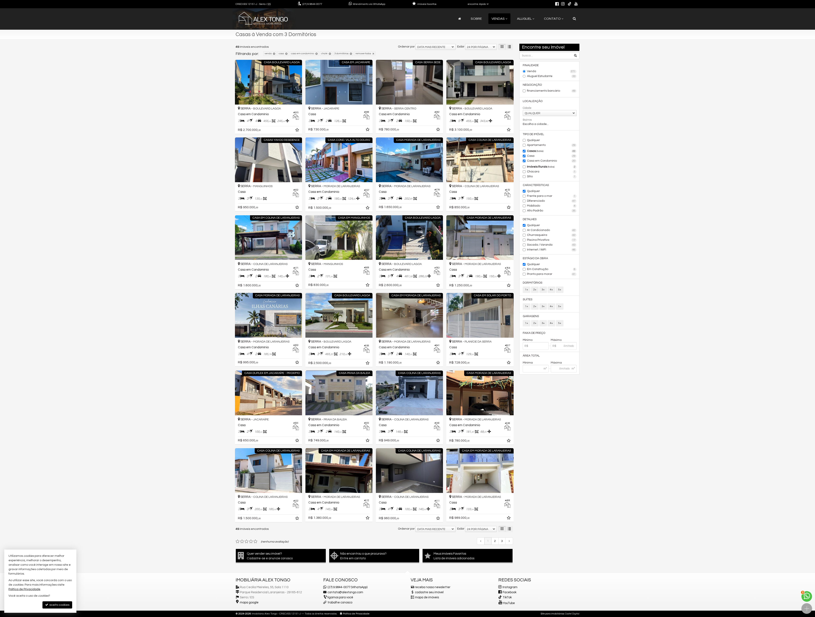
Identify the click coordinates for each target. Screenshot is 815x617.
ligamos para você (340, 597)
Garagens (531, 316)
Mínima (528, 362)
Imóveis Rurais (551, 166)
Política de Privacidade (356, 613)
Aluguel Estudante (551, 76)
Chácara (551, 171)
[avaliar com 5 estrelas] (255, 541)
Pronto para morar (551, 274)
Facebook (509, 592)
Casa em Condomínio (551, 160)
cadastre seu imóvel (429, 592)
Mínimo (528, 340)
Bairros (527, 119)
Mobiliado (551, 205)
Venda (551, 71)
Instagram (510, 587)
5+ (559, 289)
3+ (543, 289)
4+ (551, 289)
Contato (552, 18)
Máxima (556, 362)
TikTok (507, 597)
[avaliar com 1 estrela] (238, 541)
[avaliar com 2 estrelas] (242, 541)
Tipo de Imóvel (533, 134)
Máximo (556, 340)
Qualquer (533, 140)
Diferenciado (551, 200)
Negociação (532, 84)
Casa (551, 155)
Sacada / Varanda (551, 244)
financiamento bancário (551, 90)
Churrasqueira (551, 235)
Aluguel (524, 18)
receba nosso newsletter (432, 587)
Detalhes (530, 219)
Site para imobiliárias (552, 614)
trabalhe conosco (339, 602)
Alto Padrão (551, 210)
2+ (534, 289)
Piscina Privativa (551, 239)
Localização (532, 101)
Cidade (527, 107)
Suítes (527, 299)
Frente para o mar (551, 195)
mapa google (249, 602)
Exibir (460, 46)
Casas (551, 151)
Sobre (476, 18)
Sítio (551, 176)
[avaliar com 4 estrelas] (251, 541)
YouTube (509, 603)
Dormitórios (532, 282)
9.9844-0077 (312, 4)
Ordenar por (406, 46)
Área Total (531, 355)
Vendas (498, 18)
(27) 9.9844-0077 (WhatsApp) (347, 587)
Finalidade (531, 65)
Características (536, 185)
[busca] (574, 18)
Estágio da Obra (535, 258)
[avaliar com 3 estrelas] (246, 541)
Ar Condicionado (551, 230)
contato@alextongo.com (345, 592)
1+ (526, 289)
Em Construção (551, 269)
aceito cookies (59, 604)
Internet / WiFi (551, 249)
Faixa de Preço (534, 333)
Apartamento (551, 145)
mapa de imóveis (427, 597)
